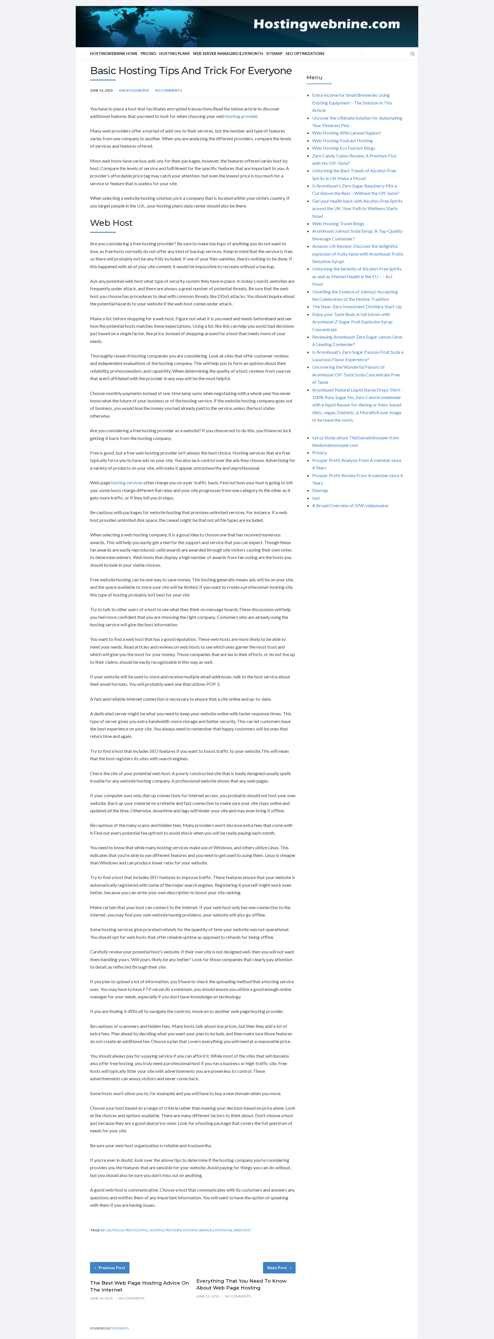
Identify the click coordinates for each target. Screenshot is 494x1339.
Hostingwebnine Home (114, 53)
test (316, 498)
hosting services (127, 482)
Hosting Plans (174, 53)
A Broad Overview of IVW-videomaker (350, 505)
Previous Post (112, 1267)
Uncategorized (134, 90)
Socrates (120, 1328)
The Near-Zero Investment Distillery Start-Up (357, 306)
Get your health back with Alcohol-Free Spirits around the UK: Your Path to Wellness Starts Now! (357, 208)
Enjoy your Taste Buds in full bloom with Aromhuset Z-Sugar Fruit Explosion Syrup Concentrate (352, 321)
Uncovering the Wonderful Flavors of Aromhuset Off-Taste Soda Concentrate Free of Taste (356, 374)
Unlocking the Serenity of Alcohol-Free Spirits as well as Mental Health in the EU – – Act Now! (357, 276)
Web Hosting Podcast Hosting (342, 140)
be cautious (112, 1230)
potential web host (233, 1230)
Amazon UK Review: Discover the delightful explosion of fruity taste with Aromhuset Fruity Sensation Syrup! (357, 253)
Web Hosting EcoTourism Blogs (343, 148)
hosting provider (242, 116)
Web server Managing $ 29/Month (228, 53)
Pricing (148, 53)
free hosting (136, 1230)
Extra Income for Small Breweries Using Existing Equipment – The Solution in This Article (352, 102)
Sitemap (274, 53)
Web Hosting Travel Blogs (338, 223)
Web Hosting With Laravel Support (346, 132)
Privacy (319, 452)
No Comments (168, 90)
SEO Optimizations (305, 53)
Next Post (277, 1267)
